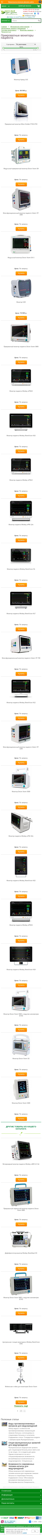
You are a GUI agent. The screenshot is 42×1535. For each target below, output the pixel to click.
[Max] (38, 13)
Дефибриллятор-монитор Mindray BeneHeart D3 (21, 1253)
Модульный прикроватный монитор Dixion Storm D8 (21, 168)
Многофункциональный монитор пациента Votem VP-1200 (21, 748)
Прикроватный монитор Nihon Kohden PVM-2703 (21, 124)
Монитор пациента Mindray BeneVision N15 (21, 435)
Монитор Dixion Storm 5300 (21, 1103)
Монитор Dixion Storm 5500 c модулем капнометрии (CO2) (21, 1015)
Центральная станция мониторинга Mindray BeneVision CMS (21, 1343)
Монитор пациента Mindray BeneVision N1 (21, 569)
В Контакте (30, 1522)
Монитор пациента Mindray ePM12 (21, 480)
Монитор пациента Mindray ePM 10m (21, 836)
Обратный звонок (24, 6)
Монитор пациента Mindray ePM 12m (21, 524)
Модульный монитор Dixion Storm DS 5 (21, 257)
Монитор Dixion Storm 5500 (21, 791)
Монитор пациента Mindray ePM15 (21, 925)
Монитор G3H (21, 302)
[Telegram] (35, 14)
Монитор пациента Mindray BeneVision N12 (21, 702)
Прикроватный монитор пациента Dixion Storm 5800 (21, 346)
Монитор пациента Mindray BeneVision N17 (21, 613)
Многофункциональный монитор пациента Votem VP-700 (21, 658)
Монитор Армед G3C (21, 79)
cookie (25, 1533)
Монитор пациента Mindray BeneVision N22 (21, 880)
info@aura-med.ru (30, 15)
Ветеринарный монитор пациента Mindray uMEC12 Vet (21, 1164)
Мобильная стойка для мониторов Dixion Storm (21, 1386)
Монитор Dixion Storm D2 (21, 1058)
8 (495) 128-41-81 (28, 9)
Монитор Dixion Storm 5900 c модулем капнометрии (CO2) (21, 1298)
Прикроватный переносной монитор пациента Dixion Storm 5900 (21, 1209)
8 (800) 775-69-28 (28, 11)
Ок (35, 1531)
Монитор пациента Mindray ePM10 (21, 391)
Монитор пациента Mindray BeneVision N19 (21, 969)
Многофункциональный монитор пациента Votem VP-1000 (21, 214)
